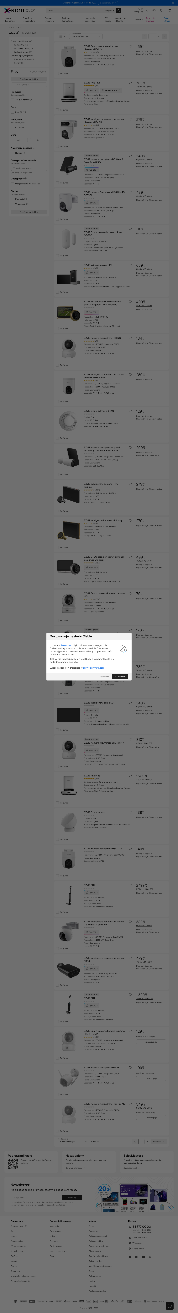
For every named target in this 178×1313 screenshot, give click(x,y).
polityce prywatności (93, 667)
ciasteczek (65, 645)
